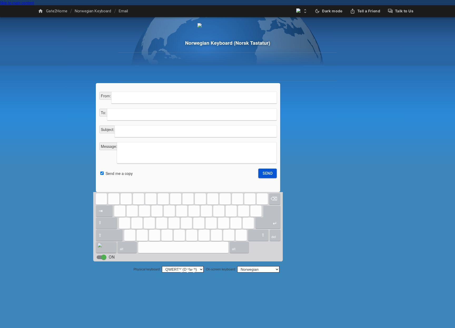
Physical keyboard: (147, 269)
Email (123, 11)
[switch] (104, 257)
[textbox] (194, 97)
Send (268, 173)
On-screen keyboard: (221, 269)
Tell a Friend (368, 11)
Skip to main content (17, 2)
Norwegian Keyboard (93, 11)
